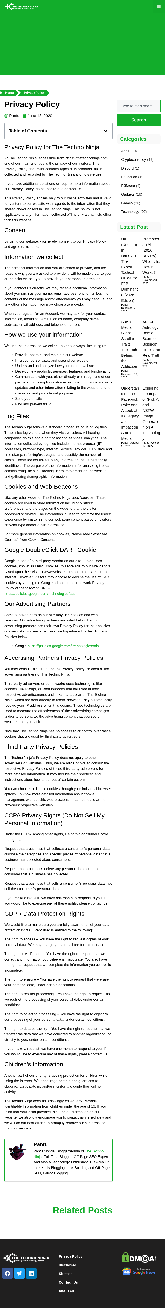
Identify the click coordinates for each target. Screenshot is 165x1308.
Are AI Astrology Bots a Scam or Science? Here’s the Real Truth (151, 339)
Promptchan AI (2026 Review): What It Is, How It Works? (151, 256)
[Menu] (159, 6)
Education (129, 177)
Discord (127, 168)
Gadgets (128, 194)
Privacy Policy (70, 1256)
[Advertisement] (82, 45)
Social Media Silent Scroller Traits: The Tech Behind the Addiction (129, 344)
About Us (66, 1291)
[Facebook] (7, 1273)
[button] (106, 131)
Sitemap (66, 1274)
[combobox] (139, 106)
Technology (130, 212)
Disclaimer (67, 1265)
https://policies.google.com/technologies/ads (39, 594)
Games (127, 203)
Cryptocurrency (133, 160)
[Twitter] (19, 1273)
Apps (125, 151)
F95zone (128, 186)
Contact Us (68, 1282)
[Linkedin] (31, 1273)
